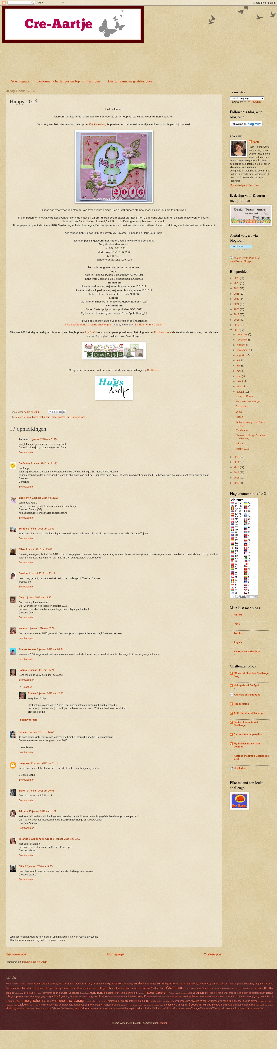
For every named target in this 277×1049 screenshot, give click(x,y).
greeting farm (68, 996)
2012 (237, 472)
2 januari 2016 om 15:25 (50, 693)
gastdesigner (258, 993)
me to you (102, 1001)
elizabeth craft (111, 992)
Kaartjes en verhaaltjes (247, 651)
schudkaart (158, 1005)
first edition (197, 992)
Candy (9, 988)
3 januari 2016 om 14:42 (41, 732)
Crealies (205, 988)
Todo (158, 1008)
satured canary (137, 1005)
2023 (237, 293)
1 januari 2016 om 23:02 (39, 549)
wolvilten (241, 1008)
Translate (256, 101)
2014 (237, 462)
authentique (164, 983)
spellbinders (213, 1004)
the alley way (118, 1008)
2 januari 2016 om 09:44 (50, 649)
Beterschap (242, 406)
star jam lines (261, 1005)
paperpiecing (11, 1005)
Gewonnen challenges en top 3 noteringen (68, 81)
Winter (239, 443)
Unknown (24, 763)
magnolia (32, 1000)
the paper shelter (133, 1008)
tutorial (179, 1008)
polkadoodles (80, 1005)
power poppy (95, 1005)
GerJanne (24, 463)
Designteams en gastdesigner (130, 81)
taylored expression (101, 1008)
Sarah (22, 790)
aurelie (21, 417)
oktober (241, 345)
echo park (45, 417)
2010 (237, 482)
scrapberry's (170, 1004)
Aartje (256, 141)
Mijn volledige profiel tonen (244, 185)
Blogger (163, 1023)
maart (240, 381)
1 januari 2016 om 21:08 (44, 463)
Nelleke (23, 628)
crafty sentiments (193, 988)
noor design (244, 1001)
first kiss (209, 993)
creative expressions (220, 988)
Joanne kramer (27, 649)
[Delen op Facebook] (61, 412)
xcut (248, 1008)
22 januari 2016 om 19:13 (39, 866)
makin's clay (48, 1001)
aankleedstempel (25, 984)
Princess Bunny (244, 396)
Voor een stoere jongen (248, 401)
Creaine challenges (99, 324)
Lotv (262, 996)
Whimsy (216, 1008)
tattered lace (78, 417)
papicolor (23, 1004)
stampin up (249, 1005)
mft (68, 417)
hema (78, 996)
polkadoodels (66, 1005)
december (242, 334)
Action (37, 983)
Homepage (115, 954)
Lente (239, 411)
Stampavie (226, 1005)
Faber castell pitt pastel (179, 993)
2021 (237, 304)
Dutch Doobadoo (70, 992)
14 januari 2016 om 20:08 (40, 790)
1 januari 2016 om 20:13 (43, 439)
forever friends (221, 993)
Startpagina (20, 81)
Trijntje (23, 528)
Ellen (22, 549)
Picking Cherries (49, 1005)
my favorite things (196, 1000)
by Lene (269, 984)
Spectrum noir (197, 1004)
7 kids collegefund (75, 324)
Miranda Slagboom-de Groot (35, 838)
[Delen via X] (57, 412)
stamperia (238, 1005)
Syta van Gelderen (61, 1008)
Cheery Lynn (61, 988)
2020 (237, 309)
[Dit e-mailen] (50, 412)
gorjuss (45, 996)
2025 (237, 283)
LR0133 (10, 1001)
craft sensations (141, 988)
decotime (258, 988)
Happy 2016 (242, 448)
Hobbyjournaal (162, 332)
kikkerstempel (152, 997)
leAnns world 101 (229, 996)
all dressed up (79, 983)
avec (174, 984)
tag (72, 1008)
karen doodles (128, 996)
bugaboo (259, 984)
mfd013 (125, 1001)
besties (224, 983)
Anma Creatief (154, 324)
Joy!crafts (104, 996)
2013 (237, 467)
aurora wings (149, 984)
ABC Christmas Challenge (249, 713)
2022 (237, 298)
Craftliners (153, 370)
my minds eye (214, 1001)
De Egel (140, 324)
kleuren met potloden (186, 996)
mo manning (168, 1001)
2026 (237, 278)
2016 (237, 330)
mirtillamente (156, 1001)
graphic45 (54, 996)
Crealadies (240, 768)
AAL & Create (12, 984)
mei (239, 370)
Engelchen (25, 497)
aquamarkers (115, 983)
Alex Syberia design (60, 984)
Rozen (239, 416)
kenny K (141, 996)
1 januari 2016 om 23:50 (41, 628)
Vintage (195, 1008)
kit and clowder (166, 997)
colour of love (76, 988)
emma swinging (128, 993)
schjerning (148, 1005)
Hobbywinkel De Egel (246, 685)
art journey (128, 984)
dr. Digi (56, 993)
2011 (237, 477)
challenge (47, 988)
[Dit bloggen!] (53, 412)
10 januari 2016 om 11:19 (44, 763)
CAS (28, 988)
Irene (237, 623)
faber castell (58, 417)
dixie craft (38, 993)
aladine (46, 984)
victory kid (186, 1008)
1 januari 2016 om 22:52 (41, 528)
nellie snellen (230, 1001)
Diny (21, 597)
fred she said (236, 993)
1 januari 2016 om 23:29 (38, 597)
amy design (94, 984)
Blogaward (238, 984)
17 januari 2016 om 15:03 (66, 838)
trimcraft (171, 1008)
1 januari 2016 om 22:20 (45, 497)
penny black (35, 1005)
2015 (237, 457)
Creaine (23, 573)
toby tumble (149, 1008)
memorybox (114, 1001)
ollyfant (254, 1001)
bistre (231, 984)
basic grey (181, 984)
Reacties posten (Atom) (35, 961)
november (242, 339)
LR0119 (269, 996)
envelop (141, 993)
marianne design (70, 1000)
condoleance (90, 988)
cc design (37, 988)
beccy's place (212, 984)
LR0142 (19, 1001)
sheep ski (183, 1005)
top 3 (164, 1008)
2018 (237, 319)
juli (238, 360)
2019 (237, 314)
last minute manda (210, 996)
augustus (242, 355)
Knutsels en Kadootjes (247, 694)
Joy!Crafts (91, 332)
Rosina (23, 670)
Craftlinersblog (97, 124)
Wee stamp (206, 1008)
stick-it (270, 1005)
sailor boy (125, 1005)
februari (241, 386)
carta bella (19, 988)
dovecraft (47, 993)
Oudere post (213, 954)
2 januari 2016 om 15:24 (41, 670)
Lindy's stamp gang (249, 996)
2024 (237, 288)
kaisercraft (115, 997)
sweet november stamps (40, 1008)
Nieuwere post (16, 954)
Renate (23, 732)
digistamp (19, 993)
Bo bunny (249, 983)
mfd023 (133, 1001)
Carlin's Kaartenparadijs (248, 734)
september (243, 350)
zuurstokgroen (257, 1008)
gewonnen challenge (29, 996)
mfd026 (141, 1001)
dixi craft (28, 993)
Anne (103, 984)
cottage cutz (104, 988)
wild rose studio (229, 1008)
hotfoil (84, 997)
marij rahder (92, 1001)
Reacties (27, 687)
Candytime (242, 430)
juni (239, 365)
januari (241, 391)
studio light (12, 1008)
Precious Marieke (112, 1005)
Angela (238, 642)
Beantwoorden (26, 452)
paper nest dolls (266, 1001)
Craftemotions (158, 988)
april (239, 376)
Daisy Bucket (247, 988)
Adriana (23, 811)
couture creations (121, 988)
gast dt (247, 993)
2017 (237, 325)
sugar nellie (24, 1008)
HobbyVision (241, 703)
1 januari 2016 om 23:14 (42, 573)
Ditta (21, 866)
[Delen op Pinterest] (64, 412)
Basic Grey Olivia (196, 984)
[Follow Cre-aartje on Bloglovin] (246, 125)
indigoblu (93, 996)
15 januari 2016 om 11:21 (42, 811)
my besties (180, 1001)
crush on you (235, 988)
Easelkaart (85, 993)
